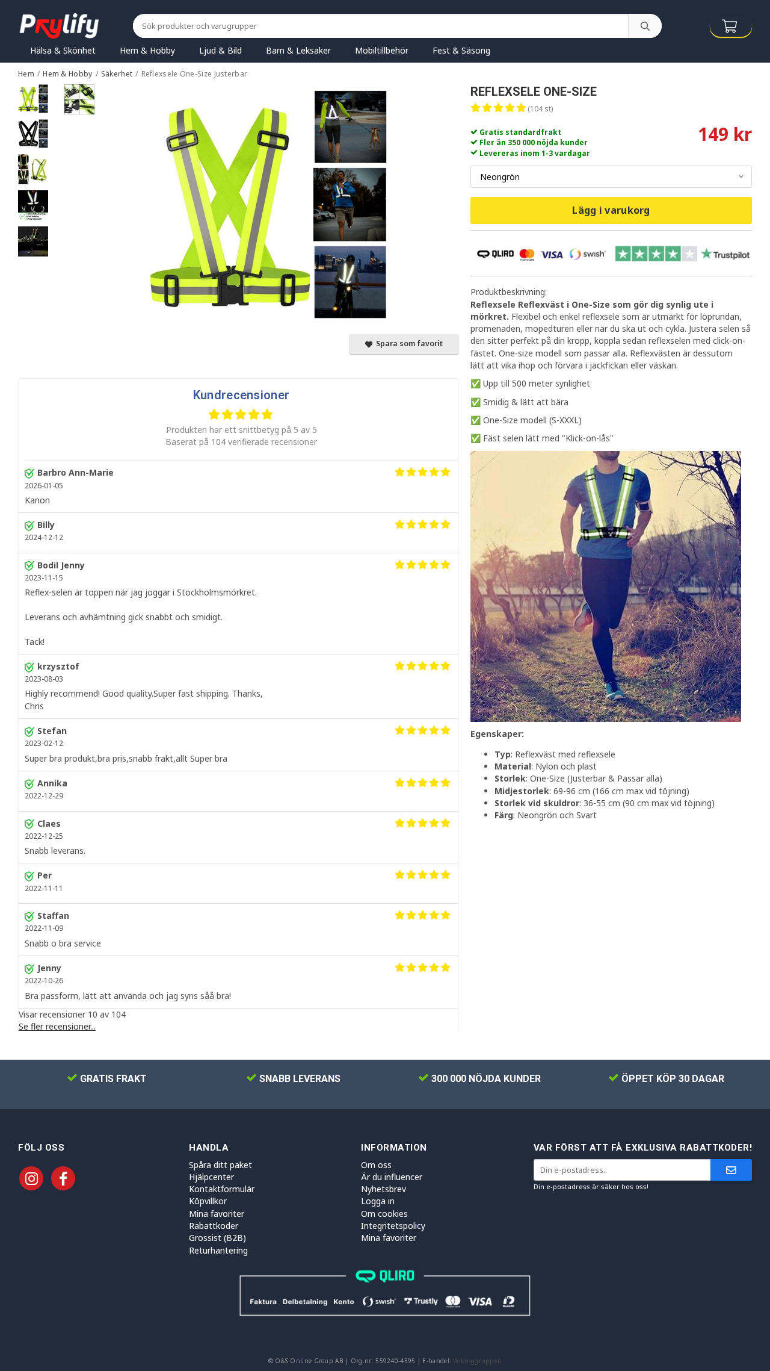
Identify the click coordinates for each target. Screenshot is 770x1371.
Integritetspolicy (393, 1225)
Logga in (378, 1201)
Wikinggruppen (477, 1361)
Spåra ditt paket (220, 1164)
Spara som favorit (407, 343)
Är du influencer (391, 1177)
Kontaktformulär (221, 1189)
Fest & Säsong (461, 50)
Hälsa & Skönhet (63, 50)
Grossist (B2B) (217, 1237)
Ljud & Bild (220, 50)
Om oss (376, 1164)
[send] (731, 1170)
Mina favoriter (216, 1213)
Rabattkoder (213, 1225)
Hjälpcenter (211, 1177)
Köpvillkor (208, 1201)
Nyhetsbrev (383, 1189)
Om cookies (384, 1213)
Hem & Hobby (147, 50)
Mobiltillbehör (381, 50)
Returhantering (218, 1250)
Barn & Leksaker (298, 50)
